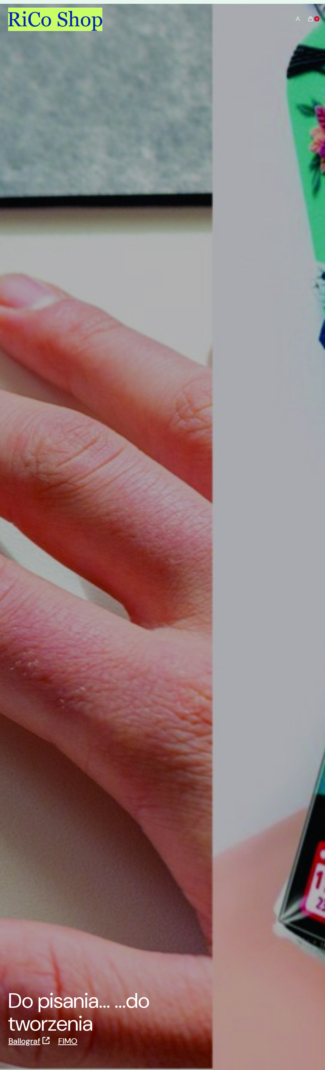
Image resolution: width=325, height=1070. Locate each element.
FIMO (67, 1041)
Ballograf (24, 1041)
